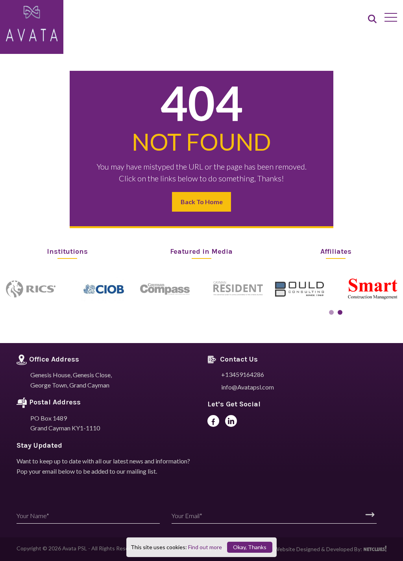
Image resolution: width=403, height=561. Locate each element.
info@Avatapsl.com (247, 387)
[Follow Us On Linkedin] (231, 421)
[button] (331, 312)
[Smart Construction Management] (372, 289)
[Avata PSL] (31, 24)
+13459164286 (242, 374)
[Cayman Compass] (165, 289)
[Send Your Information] (370, 514)
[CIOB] (104, 289)
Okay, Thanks (249, 547)
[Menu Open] (391, 17)
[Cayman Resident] (238, 289)
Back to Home (202, 201)
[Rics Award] (30, 289)
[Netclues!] (374, 549)
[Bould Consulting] (299, 289)
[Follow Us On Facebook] (213, 421)
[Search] (372, 19)
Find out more (205, 547)
